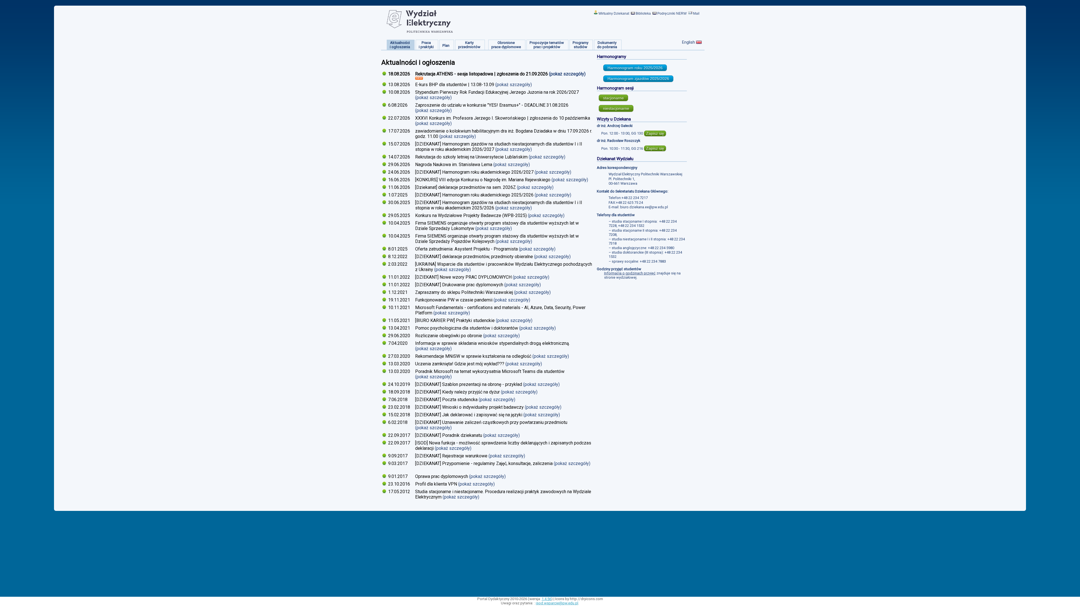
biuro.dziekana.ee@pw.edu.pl (644, 207)
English (688, 42)
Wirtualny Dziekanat (613, 13)
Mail (696, 13)
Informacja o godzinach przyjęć (630, 273)
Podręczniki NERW (672, 13)
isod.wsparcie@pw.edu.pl (557, 603)
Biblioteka (643, 13)
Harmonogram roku (635, 68)
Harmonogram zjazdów (638, 78)
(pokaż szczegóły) (568, 74)
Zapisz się (655, 133)
